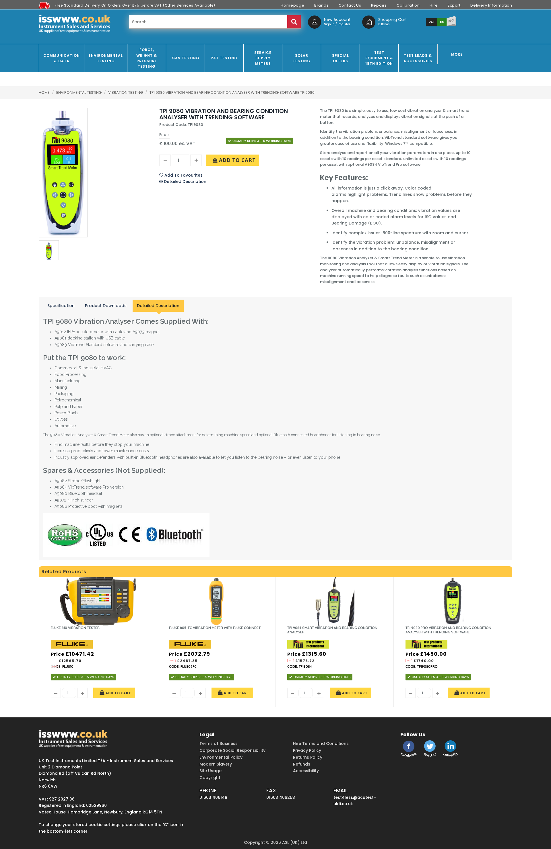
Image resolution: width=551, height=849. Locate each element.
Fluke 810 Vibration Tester (75, 628)
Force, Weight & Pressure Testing (146, 58)
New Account (337, 19)
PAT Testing (224, 58)
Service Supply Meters (262, 58)
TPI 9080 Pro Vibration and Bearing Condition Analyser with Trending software (448, 630)
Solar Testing (302, 58)
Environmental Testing (106, 58)
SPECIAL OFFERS (340, 58)
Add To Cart (237, 160)
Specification (61, 306)
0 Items (384, 24)
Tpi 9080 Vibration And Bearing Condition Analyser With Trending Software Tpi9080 (232, 92)
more (457, 54)
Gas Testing (185, 58)
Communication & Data (61, 58)
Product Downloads (106, 306)
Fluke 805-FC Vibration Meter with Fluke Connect (215, 628)
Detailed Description (158, 306)
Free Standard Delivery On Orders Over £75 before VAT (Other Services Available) (135, 5)
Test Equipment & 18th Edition (379, 58)
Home (44, 92)
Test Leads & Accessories (417, 58)
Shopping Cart (392, 19)
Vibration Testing (126, 92)
